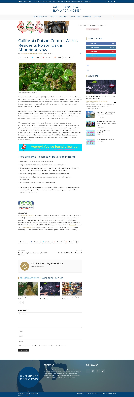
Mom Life (52, 16)
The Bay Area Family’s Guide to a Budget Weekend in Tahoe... (106, 114)
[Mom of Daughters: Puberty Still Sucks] (28, 289)
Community (86, 16)
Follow (112, 47)
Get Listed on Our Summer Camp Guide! (74, 1)
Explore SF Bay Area (39, 16)
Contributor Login (111, 393)
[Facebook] (105, 1)
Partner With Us (38, 1)
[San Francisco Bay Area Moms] (67, 9)
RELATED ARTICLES (29, 278)
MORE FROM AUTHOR (52, 278)
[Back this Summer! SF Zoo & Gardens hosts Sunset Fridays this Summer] (90, 124)
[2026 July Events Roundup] (90, 142)
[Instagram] (108, 1)
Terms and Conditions (91, 393)
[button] (113, 17)
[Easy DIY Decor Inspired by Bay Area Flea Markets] (72, 289)
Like (113, 43)
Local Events (74, 16)
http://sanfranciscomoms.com (37, 266)
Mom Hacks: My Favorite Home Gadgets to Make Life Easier (33, 254)
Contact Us (88, 1)
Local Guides (90, 93)
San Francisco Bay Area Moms (31, 53)
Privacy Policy (80, 393)
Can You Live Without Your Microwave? (70, 253)
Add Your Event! (47, 1)
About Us (97, 16)
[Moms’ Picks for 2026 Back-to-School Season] (50, 289)
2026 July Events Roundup (105, 139)
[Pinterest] (111, 1)
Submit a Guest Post (58, 1)
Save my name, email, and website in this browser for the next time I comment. (43, 345)
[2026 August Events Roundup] (90, 133)
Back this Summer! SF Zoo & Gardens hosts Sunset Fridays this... (106, 123)
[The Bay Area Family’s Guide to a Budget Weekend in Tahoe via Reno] (90, 114)
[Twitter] (114, 1)
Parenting (63, 16)
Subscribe (111, 59)
